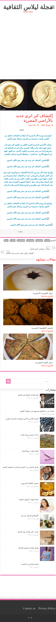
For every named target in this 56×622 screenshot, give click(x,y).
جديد (13, 240)
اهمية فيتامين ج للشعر (29, 564)
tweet (22, 130)
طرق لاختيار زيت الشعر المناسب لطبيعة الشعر (20, 467)
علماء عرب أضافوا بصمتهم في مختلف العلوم (37, 411)
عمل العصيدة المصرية (43, 293)
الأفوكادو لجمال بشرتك (29, 515)
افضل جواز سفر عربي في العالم (19, 252)
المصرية (30, 240)
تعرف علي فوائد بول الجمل (27, 532)
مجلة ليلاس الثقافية (28, 7)
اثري (47, 240)
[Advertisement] (28, 48)
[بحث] (8, 381)
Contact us (29, 608)
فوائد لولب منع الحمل (30, 451)
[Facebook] (29, 618)
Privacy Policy (46, 608)
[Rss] (31, 618)
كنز (6, 240)
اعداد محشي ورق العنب (29, 435)
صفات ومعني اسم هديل (40, 248)
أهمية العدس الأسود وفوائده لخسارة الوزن (21, 419)
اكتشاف (39, 240)
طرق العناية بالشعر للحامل (28, 548)
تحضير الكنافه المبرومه (29, 483)
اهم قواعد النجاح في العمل (28, 395)
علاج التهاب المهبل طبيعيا (28, 499)
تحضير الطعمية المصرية (42, 328)
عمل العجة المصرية (44, 362)
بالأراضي (21, 240)
